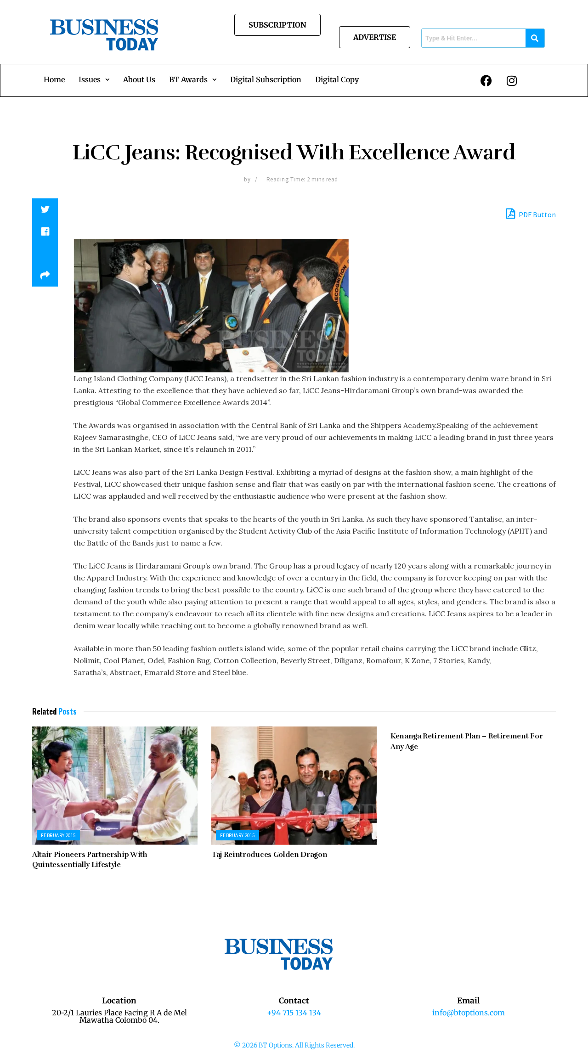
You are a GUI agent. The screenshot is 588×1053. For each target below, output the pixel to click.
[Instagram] (511, 80)
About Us (139, 79)
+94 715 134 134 (294, 1012)
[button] (94, 79)
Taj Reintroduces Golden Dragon (269, 854)
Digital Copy (337, 79)
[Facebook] (486, 80)
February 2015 (58, 835)
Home (54, 79)
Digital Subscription (265, 79)
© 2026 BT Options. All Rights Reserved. (294, 1045)
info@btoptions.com (468, 1012)
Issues (90, 79)
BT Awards (188, 79)
